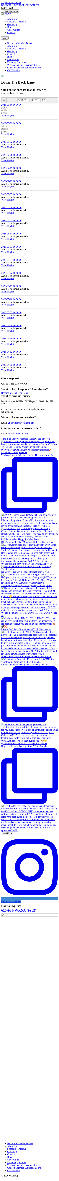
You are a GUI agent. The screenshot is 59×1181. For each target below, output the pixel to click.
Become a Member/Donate (20, 43)
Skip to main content (11, 2)
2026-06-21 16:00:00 (11, 220)
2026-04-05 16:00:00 (11, 365)
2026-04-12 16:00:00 (11, 351)
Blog (9, 27)
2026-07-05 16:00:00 (11, 194)
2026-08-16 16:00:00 (11, 104)
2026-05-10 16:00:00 (11, 299)
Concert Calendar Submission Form (24, 67)
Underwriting (13, 29)
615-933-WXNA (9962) (18, 910)
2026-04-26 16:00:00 (11, 325)
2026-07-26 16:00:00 (11, 155)
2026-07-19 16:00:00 (11, 168)
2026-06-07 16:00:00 (11, 246)
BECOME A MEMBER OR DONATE (20, 5)
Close (4, 38)
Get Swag (12, 24)
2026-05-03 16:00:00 (11, 312)
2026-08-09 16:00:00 (11, 123)
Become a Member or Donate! (15, 393)
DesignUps (6, 1178)
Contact (11, 32)
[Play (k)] (4, 100)
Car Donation (13, 70)
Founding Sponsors (16, 62)
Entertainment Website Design (32, 1175)
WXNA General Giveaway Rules (23, 65)
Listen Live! (7, 8)
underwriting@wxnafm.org (21, 422)
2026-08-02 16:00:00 (11, 142)
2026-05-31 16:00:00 (11, 260)
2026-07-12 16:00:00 (11, 181)
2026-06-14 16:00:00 (11, 233)
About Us (12, 19)
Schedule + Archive (16, 21)
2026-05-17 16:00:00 (11, 286)
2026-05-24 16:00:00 (11, 273)
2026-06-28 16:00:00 (11, 207)
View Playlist (7, 115)
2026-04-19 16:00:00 (11, 338)
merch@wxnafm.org (18, 433)
